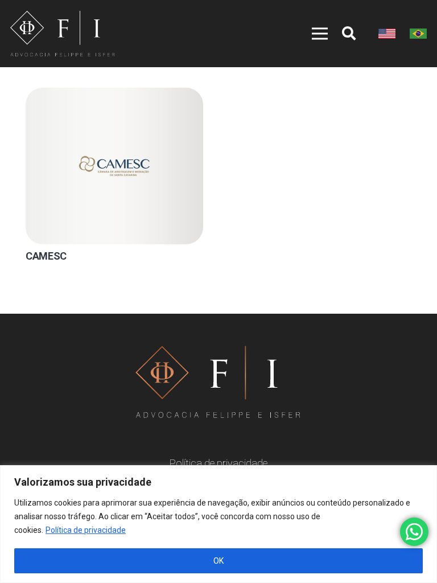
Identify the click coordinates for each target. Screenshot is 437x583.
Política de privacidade (86, 530)
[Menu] (314, 33)
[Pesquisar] (349, 33)
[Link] (62, 33)
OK (218, 560)
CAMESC (46, 256)
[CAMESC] (114, 166)
